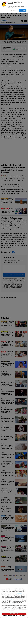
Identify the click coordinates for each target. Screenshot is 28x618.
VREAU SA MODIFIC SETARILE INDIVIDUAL (14, 615)
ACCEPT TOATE (14, 613)
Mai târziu (13, 10)
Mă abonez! (23, 10)
